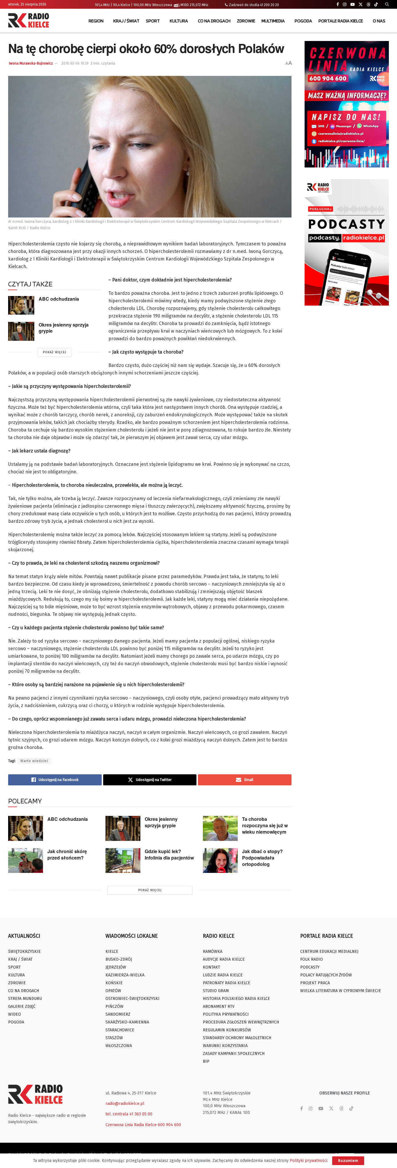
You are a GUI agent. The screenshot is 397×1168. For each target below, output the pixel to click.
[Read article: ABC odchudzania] (21, 305)
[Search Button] (387, 4)
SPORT (153, 21)
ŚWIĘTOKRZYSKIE (24, 951)
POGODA (303, 21)
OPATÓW (113, 990)
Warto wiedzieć (34, 761)
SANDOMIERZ (117, 1014)
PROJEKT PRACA (315, 982)
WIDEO (14, 1014)
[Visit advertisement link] (347, 104)
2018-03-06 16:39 (75, 63)
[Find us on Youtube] (352, 4)
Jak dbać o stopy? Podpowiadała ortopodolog (262, 857)
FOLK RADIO (311, 959)
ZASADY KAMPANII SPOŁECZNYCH (233, 1053)
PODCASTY (309, 967)
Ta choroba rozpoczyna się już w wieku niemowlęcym (265, 825)
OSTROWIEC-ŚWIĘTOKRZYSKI (132, 998)
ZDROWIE (246, 21)
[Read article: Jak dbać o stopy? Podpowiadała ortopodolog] (220, 860)
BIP (206, 1061)
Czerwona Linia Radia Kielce (131, 1124)
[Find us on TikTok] (376, 4)
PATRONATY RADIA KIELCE (226, 982)
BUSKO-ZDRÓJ (118, 959)
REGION (96, 21)
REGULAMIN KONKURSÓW (227, 1030)
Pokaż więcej (54, 352)
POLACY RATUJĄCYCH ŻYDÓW (326, 975)
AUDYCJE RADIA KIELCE (224, 959)
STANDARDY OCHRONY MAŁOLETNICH (237, 1037)
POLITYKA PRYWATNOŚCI (226, 1014)
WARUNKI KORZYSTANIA (225, 1045)
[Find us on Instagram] (344, 4)
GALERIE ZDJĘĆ (21, 1006)
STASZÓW (114, 1037)
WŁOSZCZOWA (118, 1045)
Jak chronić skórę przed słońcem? (67, 854)
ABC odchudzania (59, 298)
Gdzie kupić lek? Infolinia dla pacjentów (169, 854)
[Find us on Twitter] (361, 4)
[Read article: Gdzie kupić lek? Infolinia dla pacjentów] (122, 860)
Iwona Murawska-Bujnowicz (31, 63)
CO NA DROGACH (214, 21)
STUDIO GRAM (216, 990)
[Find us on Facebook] (338, 4)
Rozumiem (348, 1160)
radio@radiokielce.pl (124, 1103)
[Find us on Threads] (368, 4)
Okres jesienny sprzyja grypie (64, 327)
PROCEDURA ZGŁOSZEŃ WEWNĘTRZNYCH (241, 1022)
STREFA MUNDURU (25, 998)
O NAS (379, 21)
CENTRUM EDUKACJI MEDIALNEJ (329, 951)
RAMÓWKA (212, 951)
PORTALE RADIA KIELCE (341, 21)
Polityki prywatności (308, 1160)
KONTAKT (211, 967)
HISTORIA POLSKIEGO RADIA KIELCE (236, 998)
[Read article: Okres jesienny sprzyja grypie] (21, 331)
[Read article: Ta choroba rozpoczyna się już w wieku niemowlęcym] (220, 828)
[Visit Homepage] (30, 21)
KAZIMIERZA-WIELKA (124, 975)
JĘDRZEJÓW (115, 967)
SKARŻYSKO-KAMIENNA (127, 1022)
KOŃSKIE (114, 982)
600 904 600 (169, 1124)
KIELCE (111, 951)
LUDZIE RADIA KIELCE (223, 975)
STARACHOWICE (119, 1030)
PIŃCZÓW (114, 1006)
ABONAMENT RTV (219, 1006)
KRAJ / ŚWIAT (126, 21)
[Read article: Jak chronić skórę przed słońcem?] (25, 860)
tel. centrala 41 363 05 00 (128, 1114)
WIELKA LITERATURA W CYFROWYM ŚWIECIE (340, 990)
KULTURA (179, 21)
